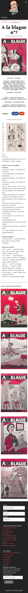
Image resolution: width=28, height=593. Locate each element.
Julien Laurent (13, 85)
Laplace (20, 85)
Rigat (16, 88)
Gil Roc (9, 84)
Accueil (10, 20)
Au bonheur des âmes (9, 535)
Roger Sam (22, 88)
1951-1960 (17, 92)
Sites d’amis (6, 557)
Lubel (22, 86)
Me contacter (7, 562)
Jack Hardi (16, 84)
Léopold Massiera (14, 86)
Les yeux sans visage (9, 528)
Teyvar (21, 89)
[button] (15, 113)
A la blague (7, 22)
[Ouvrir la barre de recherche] (26, 2)
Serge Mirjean (14, 89)
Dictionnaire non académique (11, 552)
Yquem (5, 541)
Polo (12, 88)
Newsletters (6, 560)
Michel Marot (6, 88)
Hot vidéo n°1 (7, 534)
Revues (15, 20)
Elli (22, 81)
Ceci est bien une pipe (9, 537)
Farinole (12, 82)
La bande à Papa (8, 531)
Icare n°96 (6, 530)
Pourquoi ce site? (8, 555)
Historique (6, 564)
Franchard (19, 82)
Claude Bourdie (15, 81)
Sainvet (7, 89)
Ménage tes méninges (9, 545)
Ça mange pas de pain (9, 539)
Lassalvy (5, 86)
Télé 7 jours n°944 (8, 543)
